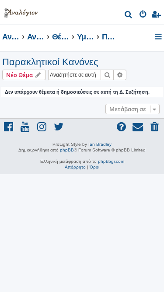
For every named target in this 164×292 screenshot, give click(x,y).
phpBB (67, 150)
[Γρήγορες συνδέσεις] (159, 37)
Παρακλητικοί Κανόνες (50, 61)
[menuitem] (129, 15)
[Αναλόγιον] (21, 11)
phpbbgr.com (111, 161)
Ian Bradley (100, 144)
